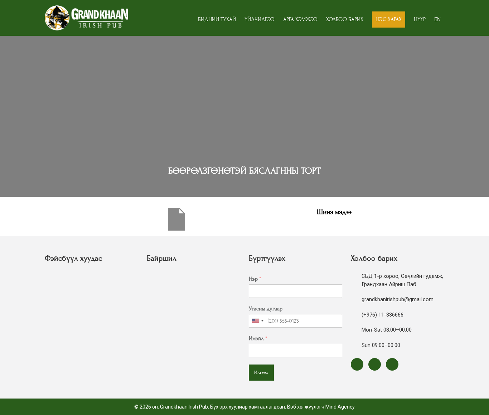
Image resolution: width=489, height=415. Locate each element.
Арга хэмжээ (300, 19)
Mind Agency (340, 407)
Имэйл (258, 338)
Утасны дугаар (265, 308)
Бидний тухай (217, 19)
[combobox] (257, 320)
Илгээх (261, 372)
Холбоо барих (344, 19)
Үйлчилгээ (260, 19)
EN (437, 19)
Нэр (255, 279)
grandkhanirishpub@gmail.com (398, 299)
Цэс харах (389, 19)
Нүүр (420, 19)
